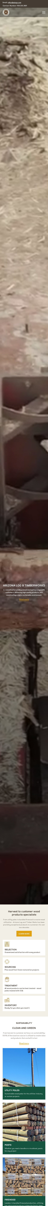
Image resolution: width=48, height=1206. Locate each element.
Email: (12, 2)
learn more (24, 933)
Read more (24, 599)
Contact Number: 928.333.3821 (15, 6)
